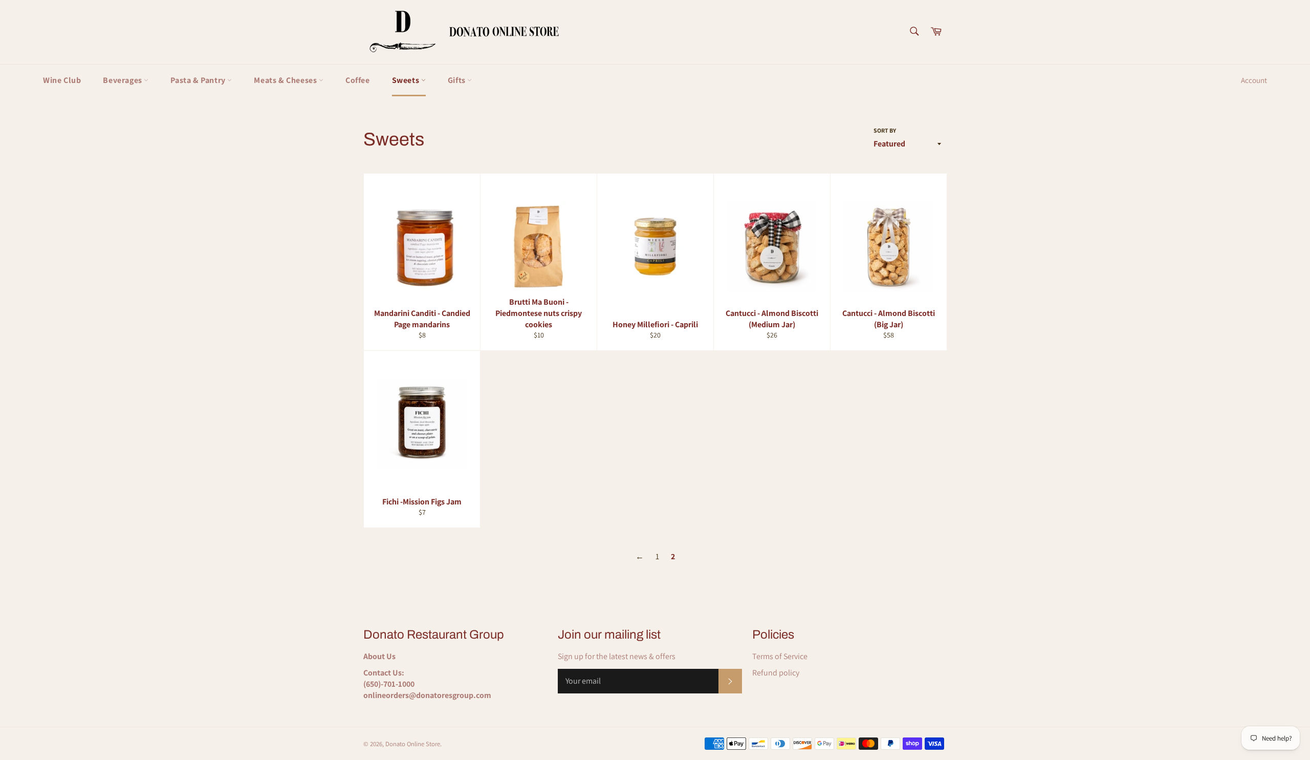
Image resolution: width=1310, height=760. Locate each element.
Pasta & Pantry (198, 80)
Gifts (458, 80)
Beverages (123, 80)
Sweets (406, 80)
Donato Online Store (412, 744)
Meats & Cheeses (286, 80)
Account (1254, 80)
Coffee (357, 80)
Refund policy (775, 672)
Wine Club (62, 80)
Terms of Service (779, 656)
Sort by (885, 130)
